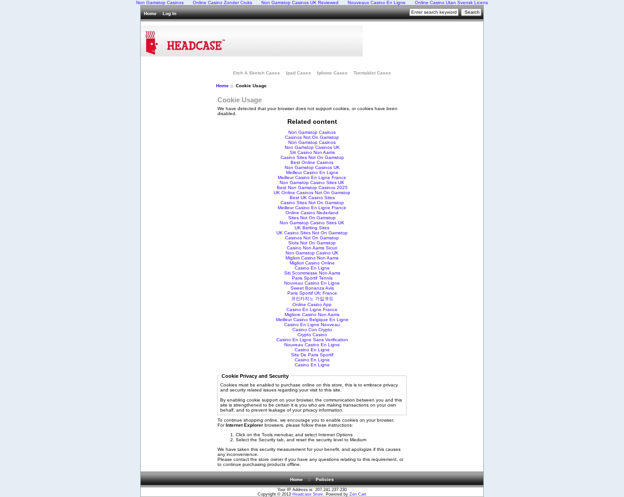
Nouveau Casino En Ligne (312, 283)
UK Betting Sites (312, 227)
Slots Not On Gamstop (312, 242)
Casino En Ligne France (312, 309)
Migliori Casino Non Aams (312, 257)
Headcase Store (307, 494)
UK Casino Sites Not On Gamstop (312, 232)
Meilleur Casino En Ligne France (312, 177)
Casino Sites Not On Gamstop (312, 157)
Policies (325, 479)
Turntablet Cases (372, 72)
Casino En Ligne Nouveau (312, 324)
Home (150, 13)
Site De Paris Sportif (312, 354)
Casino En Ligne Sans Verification (312, 339)
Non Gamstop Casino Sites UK (312, 182)
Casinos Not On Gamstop (312, 137)
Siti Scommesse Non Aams (312, 272)
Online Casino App (312, 304)
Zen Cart (357, 494)
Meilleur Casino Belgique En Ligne (312, 319)
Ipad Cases (298, 72)
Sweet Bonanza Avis (312, 288)
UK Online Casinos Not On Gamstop (312, 192)
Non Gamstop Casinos (312, 132)
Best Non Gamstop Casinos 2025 (312, 187)
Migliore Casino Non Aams (312, 314)
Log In (169, 13)
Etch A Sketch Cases (256, 72)
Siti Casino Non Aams (312, 152)
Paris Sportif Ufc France (312, 293)
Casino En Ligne (312, 267)
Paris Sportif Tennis (312, 277)
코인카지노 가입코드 (312, 298)
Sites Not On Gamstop (312, 217)
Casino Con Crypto (312, 329)
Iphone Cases (332, 72)
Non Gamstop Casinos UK (312, 147)
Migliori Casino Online (312, 262)
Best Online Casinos (312, 162)
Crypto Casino (312, 334)
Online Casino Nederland (312, 212)
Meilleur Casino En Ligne (312, 172)
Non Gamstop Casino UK (312, 252)
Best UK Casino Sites (312, 197)
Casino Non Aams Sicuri (312, 247)
